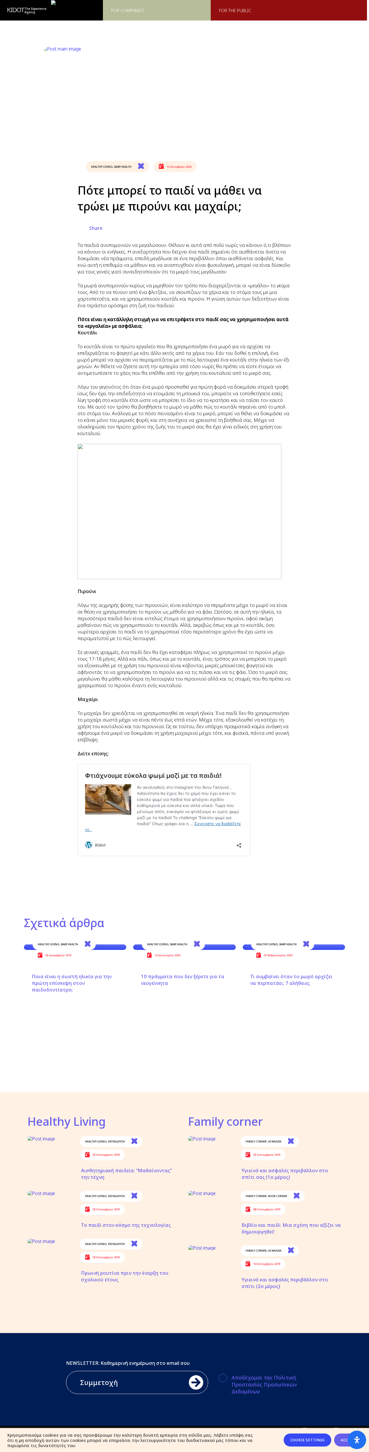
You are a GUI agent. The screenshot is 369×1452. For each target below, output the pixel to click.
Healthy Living (102, 167)
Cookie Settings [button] (307, 1439)
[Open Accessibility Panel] (357, 1440)
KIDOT (16, 10)
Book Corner (277, 1196)
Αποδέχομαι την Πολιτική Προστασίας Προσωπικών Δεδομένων (264, 1384)
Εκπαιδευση (116, 1141)
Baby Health (122, 167)
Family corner (256, 1141)
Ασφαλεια (274, 1141)
